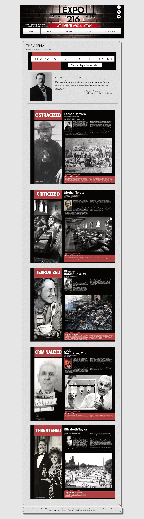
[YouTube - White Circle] (119, 17)
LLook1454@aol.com (89, 511)
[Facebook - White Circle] (119, 7)
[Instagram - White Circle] (119, 12)
